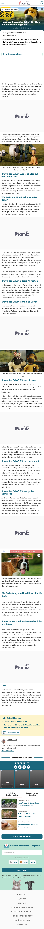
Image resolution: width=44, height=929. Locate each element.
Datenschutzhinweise (22, 907)
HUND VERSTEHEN (24, 33)
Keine (33, 862)
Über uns (22, 895)
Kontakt (22, 903)
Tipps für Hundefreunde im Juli (16, 721)
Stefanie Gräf (18, 28)
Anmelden (22, 870)
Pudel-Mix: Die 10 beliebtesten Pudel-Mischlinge (29, 815)
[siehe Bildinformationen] (42, 9)
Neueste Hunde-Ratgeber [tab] (32, 794)
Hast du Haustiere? (22, 858)
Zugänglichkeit (22, 920)
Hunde (14, 33)
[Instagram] (24, 767)
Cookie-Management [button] (22, 916)
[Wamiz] (25, 2)
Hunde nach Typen (23, 800)
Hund (15, 862)
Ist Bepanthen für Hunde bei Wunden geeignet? (28, 826)
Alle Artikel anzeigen (22, 836)
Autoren (22, 899)
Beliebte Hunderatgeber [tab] (12, 794)
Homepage (7, 33)
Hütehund (4, 186)
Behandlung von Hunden (25, 822)
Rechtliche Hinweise (22, 912)
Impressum (22, 924)
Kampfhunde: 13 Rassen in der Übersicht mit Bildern (28, 804)
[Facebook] (15, 767)
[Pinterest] (28, 767)
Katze (26, 862)
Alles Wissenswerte (9, 35)
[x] (20, 767)
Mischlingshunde (23, 811)
